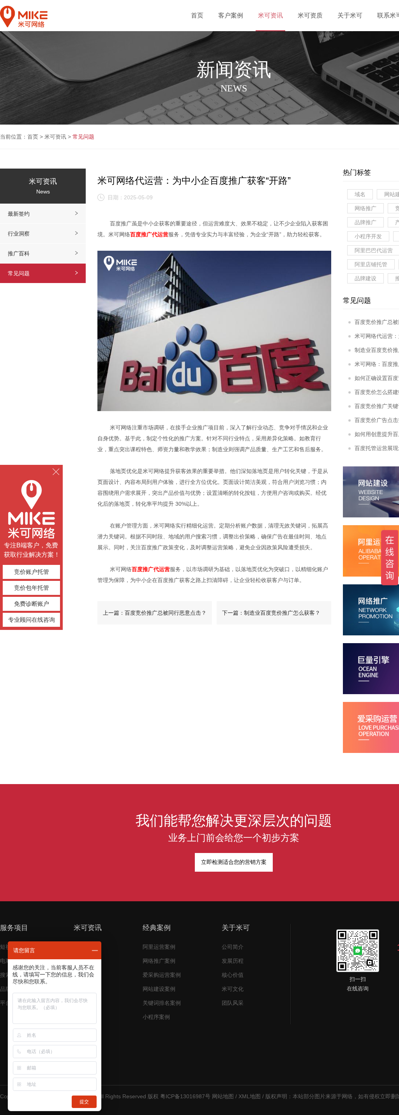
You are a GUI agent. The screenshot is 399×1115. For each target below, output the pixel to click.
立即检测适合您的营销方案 (234, 862)
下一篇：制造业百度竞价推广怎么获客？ (271, 613)
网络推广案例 (159, 961)
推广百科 (19, 253)
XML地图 (249, 1096)
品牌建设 (365, 278)
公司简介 (233, 947)
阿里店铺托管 (371, 264)
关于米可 (236, 928)
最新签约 (19, 214)
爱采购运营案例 (162, 975)
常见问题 (83, 137)
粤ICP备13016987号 (185, 1096)
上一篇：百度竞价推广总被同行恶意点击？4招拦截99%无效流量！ (155, 617)
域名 (360, 194)
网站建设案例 (159, 989)
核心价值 (233, 975)
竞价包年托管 (31, 587)
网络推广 (365, 208)
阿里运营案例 (159, 947)
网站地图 (223, 1096)
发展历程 (233, 961)
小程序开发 (368, 236)
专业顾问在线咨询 (31, 619)
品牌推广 (365, 222)
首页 (32, 137)
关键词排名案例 (162, 1003)
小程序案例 (156, 1017)
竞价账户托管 (31, 571)
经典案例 (157, 928)
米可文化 (233, 989)
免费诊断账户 (31, 603)
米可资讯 (55, 137)
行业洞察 (19, 233)
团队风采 (233, 1003)
